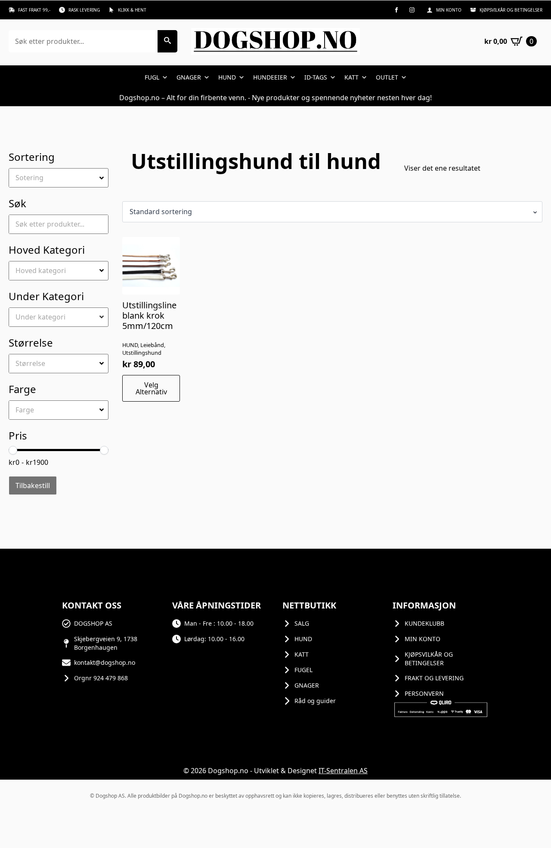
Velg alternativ (151, 388)
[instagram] (412, 10)
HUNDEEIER (270, 77)
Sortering (32, 157)
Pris (18, 435)
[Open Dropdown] (102, 178)
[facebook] (396, 10)
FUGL (152, 77)
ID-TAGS (315, 77)
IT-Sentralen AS (343, 770)
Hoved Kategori (47, 250)
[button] (167, 41)
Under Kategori (46, 296)
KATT (351, 77)
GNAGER (188, 77)
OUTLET (387, 77)
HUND (227, 77)
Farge (22, 389)
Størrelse (31, 342)
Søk (17, 203)
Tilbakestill (32, 485)
